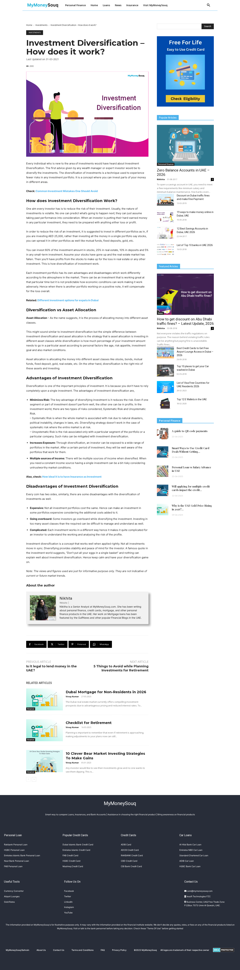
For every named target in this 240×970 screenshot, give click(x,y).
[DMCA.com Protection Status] (223, 955)
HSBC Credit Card (71, 861)
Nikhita (66, 598)
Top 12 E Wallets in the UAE (192, 399)
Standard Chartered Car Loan (193, 855)
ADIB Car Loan (186, 861)
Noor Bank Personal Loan (16, 861)
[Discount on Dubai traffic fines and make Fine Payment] (165, 200)
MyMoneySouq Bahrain (17, 950)
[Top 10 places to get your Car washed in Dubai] (165, 370)
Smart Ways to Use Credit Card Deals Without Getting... (190, 449)
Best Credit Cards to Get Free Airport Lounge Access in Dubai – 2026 (195, 352)
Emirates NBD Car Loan (190, 850)
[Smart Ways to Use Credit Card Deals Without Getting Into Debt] (162, 452)
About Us (41, 950)
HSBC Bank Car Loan (189, 866)
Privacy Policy (119, 950)
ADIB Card (126, 844)
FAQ (103, 950)
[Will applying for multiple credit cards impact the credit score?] (162, 490)
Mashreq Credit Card (73, 866)
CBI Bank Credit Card (131, 866)
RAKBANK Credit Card (132, 855)
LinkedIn (68, 902)
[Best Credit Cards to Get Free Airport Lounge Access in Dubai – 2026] (165, 352)
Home (29, 25)
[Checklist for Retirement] (44, 730)
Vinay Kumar (72, 696)
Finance (30, 709)
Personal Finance (165, 164)
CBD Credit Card (129, 861)
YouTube (68, 912)
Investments (41, 25)
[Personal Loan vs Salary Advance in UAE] (162, 471)
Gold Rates (9, 902)
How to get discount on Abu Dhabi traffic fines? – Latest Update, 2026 (185, 321)
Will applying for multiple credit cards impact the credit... (191, 488)
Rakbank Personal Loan (15, 844)
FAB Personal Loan (13, 866)
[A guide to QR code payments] (162, 433)
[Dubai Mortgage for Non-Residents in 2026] (44, 699)
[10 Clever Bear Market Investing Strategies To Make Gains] (44, 761)
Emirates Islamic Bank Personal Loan (22, 855)
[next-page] (34, 779)
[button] (208, 5)
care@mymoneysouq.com (199, 891)
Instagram (69, 907)
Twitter (67, 896)
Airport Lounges (12, 896)
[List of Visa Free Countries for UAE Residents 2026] (165, 387)
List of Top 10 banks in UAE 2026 (195, 245)
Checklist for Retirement (89, 723)
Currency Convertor (14, 891)
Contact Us (58, 950)
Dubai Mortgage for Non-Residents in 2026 (106, 692)
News (160, 313)
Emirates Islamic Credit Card (76, 850)
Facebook (69, 891)
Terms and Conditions (82, 950)
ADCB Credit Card (130, 850)
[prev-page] (28, 779)
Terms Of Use (154, 928)
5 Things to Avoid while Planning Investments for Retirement (121, 668)
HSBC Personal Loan (14, 850)
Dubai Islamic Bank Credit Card (78, 844)
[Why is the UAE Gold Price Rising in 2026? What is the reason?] (162, 509)
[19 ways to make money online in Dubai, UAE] (165, 216)
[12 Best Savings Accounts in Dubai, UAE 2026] (165, 233)
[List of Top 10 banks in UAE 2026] (165, 249)
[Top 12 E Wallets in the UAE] (165, 404)
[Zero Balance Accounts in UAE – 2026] (185, 145)
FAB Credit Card (70, 855)
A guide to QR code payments (189, 431)
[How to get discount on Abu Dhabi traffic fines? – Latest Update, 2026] (185, 294)
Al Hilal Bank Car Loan (190, 844)
